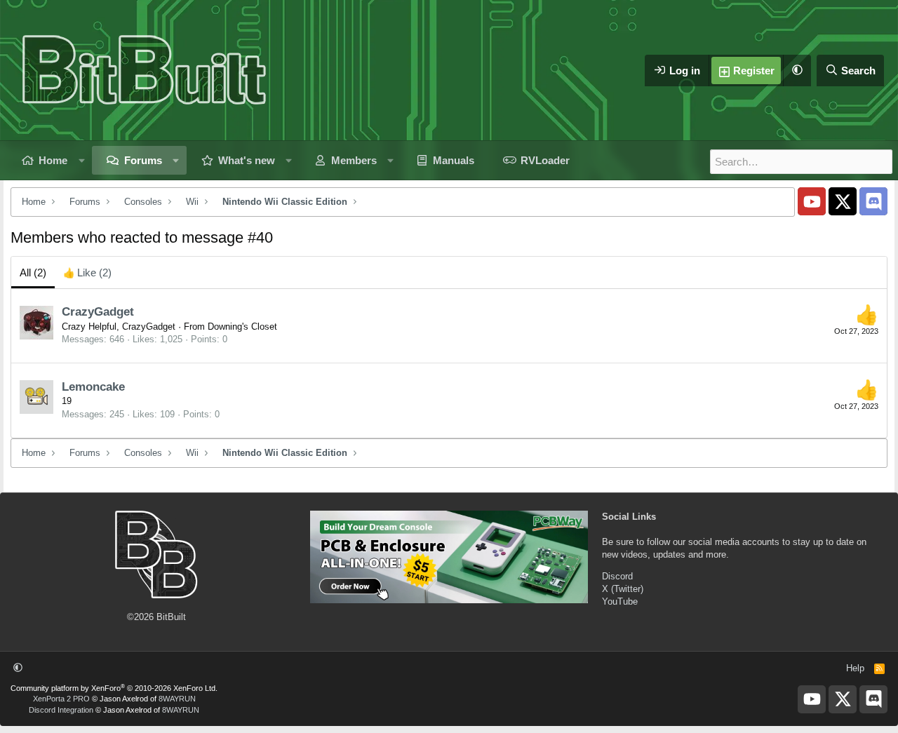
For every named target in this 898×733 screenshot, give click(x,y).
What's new (246, 160)
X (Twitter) (622, 589)
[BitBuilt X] (843, 201)
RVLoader (545, 160)
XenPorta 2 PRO (61, 698)
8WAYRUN (177, 698)
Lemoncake (93, 387)
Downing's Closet (242, 326)
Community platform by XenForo (114, 688)
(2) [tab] (33, 272)
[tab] (87, 272)
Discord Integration (61, 710)
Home (53, 160)
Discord (617, 576)
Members (354, 160)
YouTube (620, 601)
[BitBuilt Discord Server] (873, 201)
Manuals (453, 160)
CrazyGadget (98, 311)
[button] (797, 70)
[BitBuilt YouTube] (812, 201)
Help (855, 668)
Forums (143, 160)
